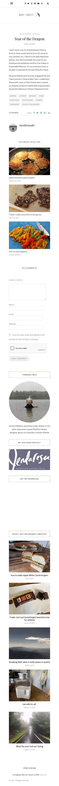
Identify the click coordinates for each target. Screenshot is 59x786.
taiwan (39, 100)
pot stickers (27, 100)
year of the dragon (30, 104)
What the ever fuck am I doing (29, 746)
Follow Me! (43, 775)
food (41, 96)
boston (13, 96)
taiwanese (14, 104)
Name (12, 305)
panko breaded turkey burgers (22, 177)
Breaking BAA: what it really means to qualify (29, 662)
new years (14, 100)
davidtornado (27, 125)
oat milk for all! (29, 704)
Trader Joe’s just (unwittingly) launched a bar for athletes (29, 618)
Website (12, 324)
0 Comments (13, 113)
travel (36, 33)
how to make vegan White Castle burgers (29, 575)
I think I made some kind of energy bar (25, 214)
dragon (32, 96)
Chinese (22, 96)
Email (11, 314)
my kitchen (25, 33)
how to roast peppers (18, 251)
